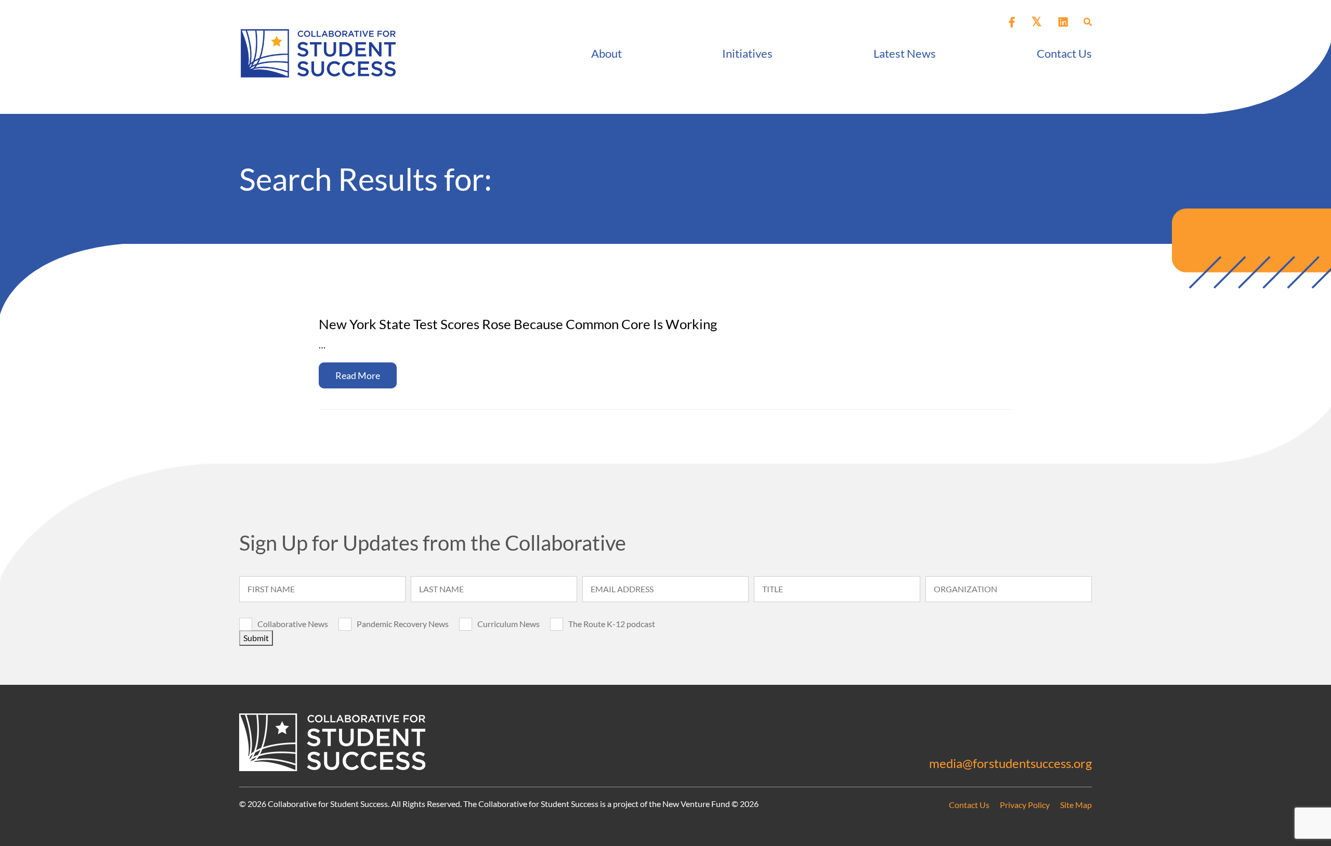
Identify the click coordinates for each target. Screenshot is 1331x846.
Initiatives (747, 53)
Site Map (1076, 805)
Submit (256, 638)
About (606, 53)
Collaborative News (292, 624)
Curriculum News (508, 624)
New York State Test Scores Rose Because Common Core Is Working (518, 324)
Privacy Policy (1025, 805)
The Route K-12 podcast (611, 624)
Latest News (904, 53)
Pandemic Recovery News (403, 624)
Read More (357, 375)
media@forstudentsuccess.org (1010, 763)
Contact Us (1064, 53)
